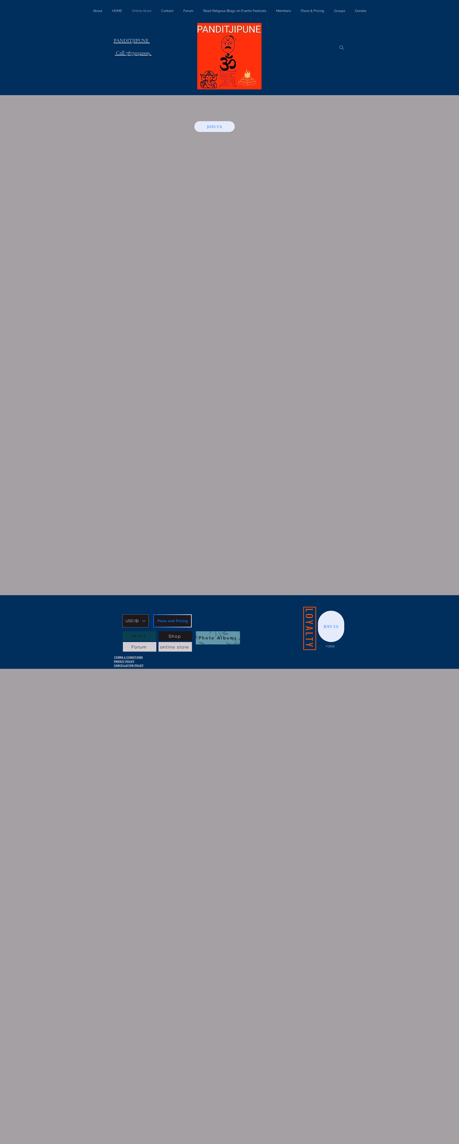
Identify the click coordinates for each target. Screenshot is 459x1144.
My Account (126, 1122)
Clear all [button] (119, 328)
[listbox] (135, 620)
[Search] (342, 48)
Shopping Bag (127, 1132)
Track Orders (126, 1127)
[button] (135, 620)
